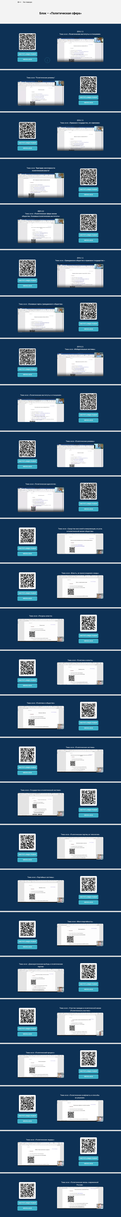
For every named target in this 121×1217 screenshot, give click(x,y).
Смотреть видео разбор (27, 54)
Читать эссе (27, 59)
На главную (27, 2)
